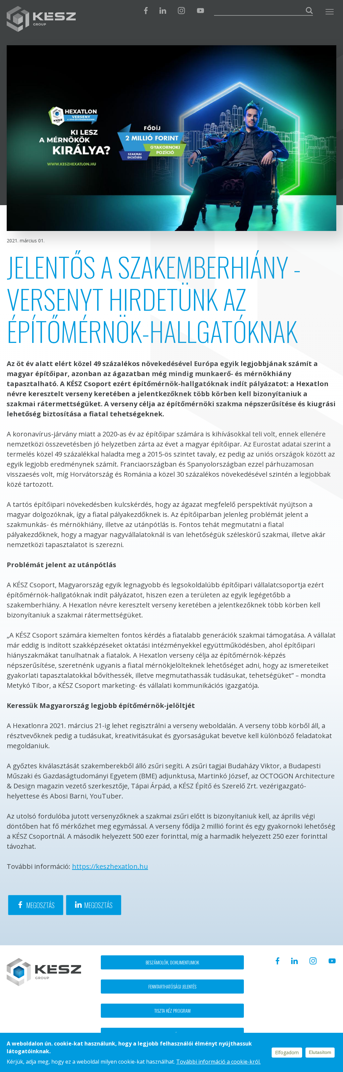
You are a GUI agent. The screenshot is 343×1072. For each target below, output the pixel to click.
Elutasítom (320, 1052)
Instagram (181, 10)
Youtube (200, 10)
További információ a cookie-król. (218, 1061)
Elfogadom (287, 1052)
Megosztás (40, 905)
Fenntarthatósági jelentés (172, 986)
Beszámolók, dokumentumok (172, 962)
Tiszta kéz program (172, 1010)
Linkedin (162, 10)
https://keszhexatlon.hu (110, 866)
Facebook (146, 10)
